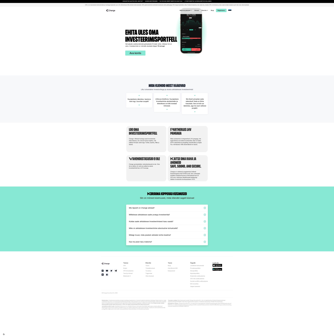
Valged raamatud (195, 286)
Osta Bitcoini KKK (173, 268)
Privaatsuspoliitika (195, 268)
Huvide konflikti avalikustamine (199, 281)
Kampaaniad (171, 271)
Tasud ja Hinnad (127, 273)
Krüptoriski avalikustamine (197, 276)
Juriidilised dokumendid (197, 265)
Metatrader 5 (127, 276)
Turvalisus (148, 271)
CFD (124, 265)
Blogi (212, 10)
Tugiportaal (149, 273)
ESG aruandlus (194, 284)
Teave (147, 265)
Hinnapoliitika (194, 271)
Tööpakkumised (150, 268)
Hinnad (196, 10)
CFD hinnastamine (128, 271)
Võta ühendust (150, 276)
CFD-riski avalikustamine (197, 278)
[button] (185, 10)
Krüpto (125, 268)
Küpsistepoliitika (194, 273)
